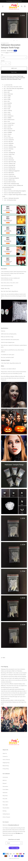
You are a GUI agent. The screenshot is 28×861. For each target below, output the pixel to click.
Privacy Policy (6, 768)
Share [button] (4, 657)
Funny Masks (5, 789)
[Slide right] (16, 40)
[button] (2, 6)
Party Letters (5, 801)
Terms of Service (6, 759)
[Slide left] (11, 40)
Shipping (7, 52)
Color (2, 54)
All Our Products (6, 817)
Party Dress (5, 795)
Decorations (5, 786)
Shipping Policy (6, 762)
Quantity (2, 60)
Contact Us (5, 756)
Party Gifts (5, 798)
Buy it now (14, 72)
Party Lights (5, 804)
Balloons (5, 780)
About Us (5, 753)
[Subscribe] (20, 843)
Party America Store (15, 858)
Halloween (5, 792)
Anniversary (5, 777)
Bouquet (5, 783)
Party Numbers (6, 807)
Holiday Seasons (6, 814)
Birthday (4, 810)
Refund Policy (6, 765)
